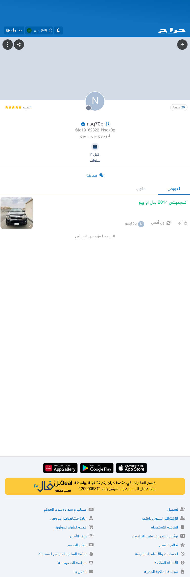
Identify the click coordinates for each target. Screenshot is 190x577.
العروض (174, 189)
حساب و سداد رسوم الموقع (65, 509)
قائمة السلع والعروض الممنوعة (63, 554)
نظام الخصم (77, 545)
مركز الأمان (78, 536)
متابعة (179, 107)
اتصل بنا (80, 572)
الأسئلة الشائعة (166, 563)
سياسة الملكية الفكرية (161, 572)
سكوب (141, 189)
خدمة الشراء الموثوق (71, 527)
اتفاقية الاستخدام (164, 527)
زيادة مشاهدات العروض (68, 518)
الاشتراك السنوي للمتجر (160, 518)
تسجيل (172, 509)
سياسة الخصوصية (72, 563)
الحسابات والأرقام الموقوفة (156, 554)
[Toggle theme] (58, 30)
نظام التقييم (168, 545)
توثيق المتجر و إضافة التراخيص (154, 536)
